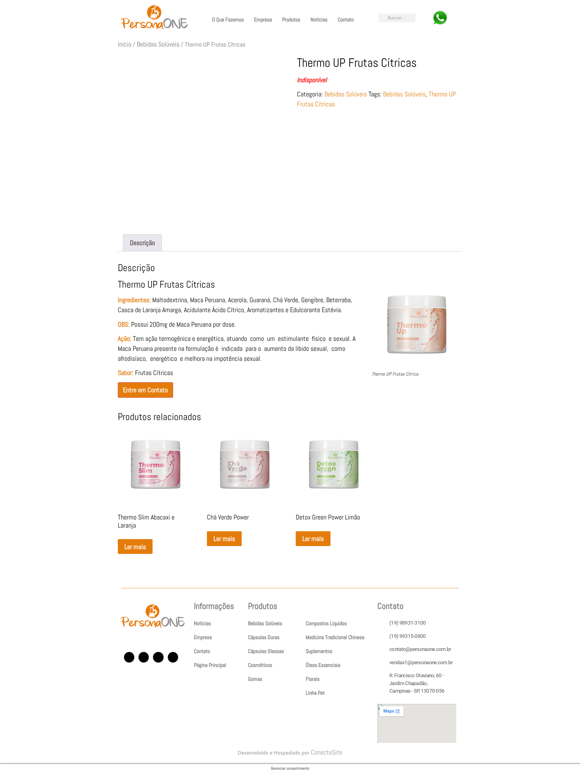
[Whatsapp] (173, 657)
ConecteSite (326, 752)
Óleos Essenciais (323, 664)
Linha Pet (315, 692)
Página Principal (210, 664)
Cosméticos (260, 664)
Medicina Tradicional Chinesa (335, 637)
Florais (313, 678)
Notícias (319, 19)
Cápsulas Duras (263, 637)
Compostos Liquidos (326, 623)
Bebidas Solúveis (158, 44)
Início (124, 44)
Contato (346, 19)
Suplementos (319, 651)
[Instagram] (129, 657)
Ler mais (135, 546)
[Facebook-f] (143, 657)
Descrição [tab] (142, 242)
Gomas (255, 678)
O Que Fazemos (228, 19)
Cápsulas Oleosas (266, 651)
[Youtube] (158, 657)
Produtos (291, 19)
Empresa (263, 19)
